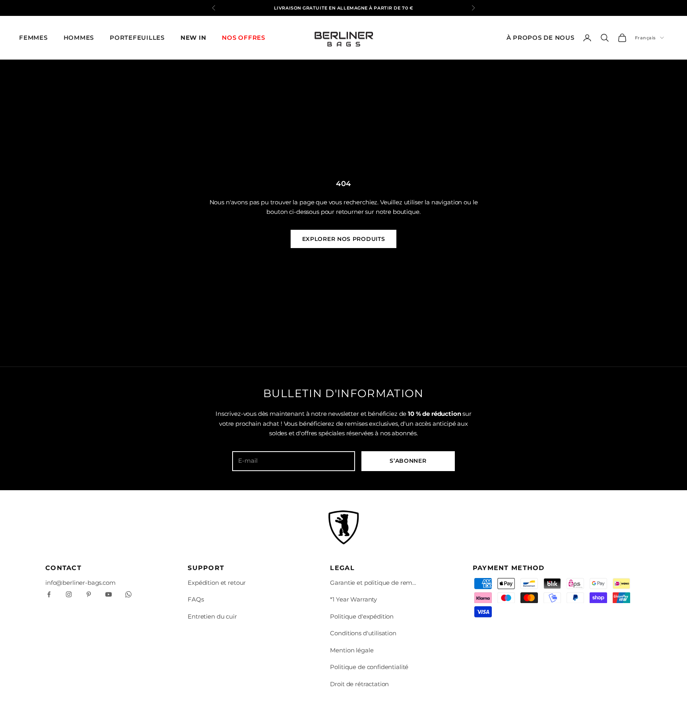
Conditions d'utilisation (363, 633)
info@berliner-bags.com (80, 582)
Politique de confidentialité (369, 667)
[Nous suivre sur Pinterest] (88, 594)
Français (645, 38)
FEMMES (33, 37)
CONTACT (63, 568)
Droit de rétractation (359, 684)
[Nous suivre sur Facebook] (48, 594)
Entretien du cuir (212, 616)
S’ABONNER (408, 460)
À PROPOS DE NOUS (540, 37)
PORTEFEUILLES (137, 37)
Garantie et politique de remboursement (373, 582)
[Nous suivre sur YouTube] (108, 594)
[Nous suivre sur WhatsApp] (128, 594)
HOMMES (79, 37)
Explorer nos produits (343, 239)
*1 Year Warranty (353, 599)
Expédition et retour (217, 582)
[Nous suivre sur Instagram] (68, 594)
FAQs (196, 599)
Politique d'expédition (362, 616)
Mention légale (351, 650)
